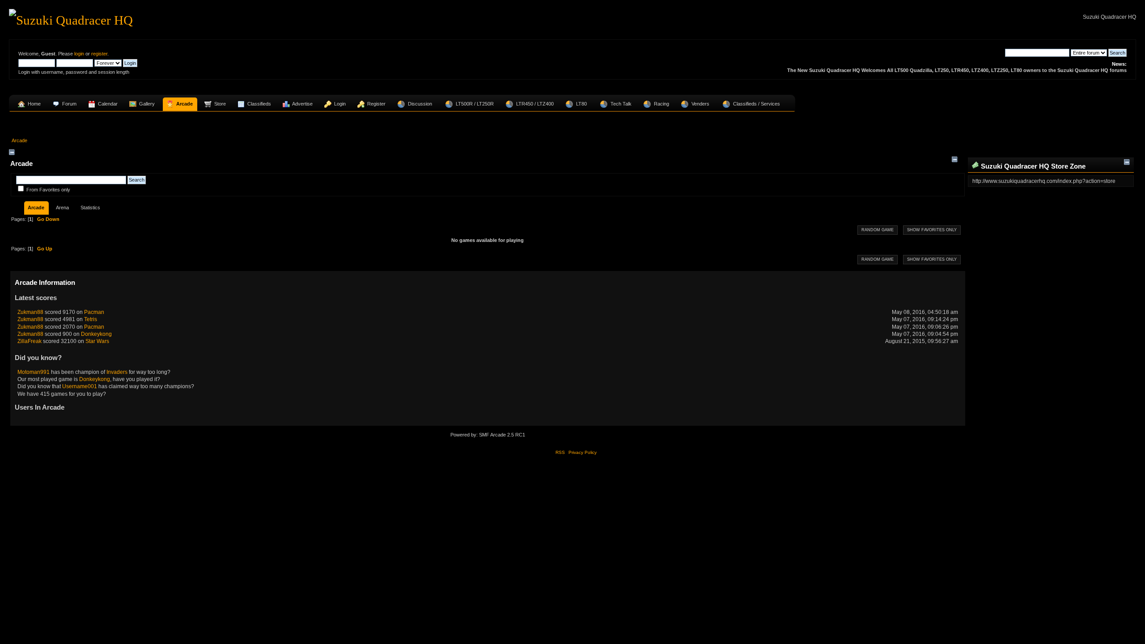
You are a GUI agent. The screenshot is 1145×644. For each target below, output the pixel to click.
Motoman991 (33, 372)
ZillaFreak (29, 341)
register (99, 53)
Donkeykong (96, 334)
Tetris (90, 319)
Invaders (116, 372)
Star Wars (97, 341)
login (79, 53)
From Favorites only (48, 189)
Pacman (94, 312)
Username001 (79, 386)
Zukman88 (30, 312)
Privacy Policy (582, 452)
